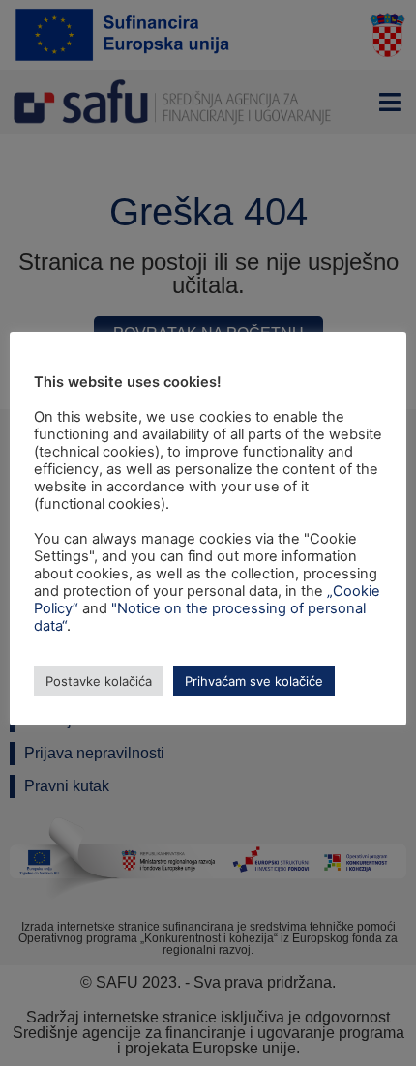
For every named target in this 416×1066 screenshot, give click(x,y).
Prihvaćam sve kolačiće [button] (254, 681)
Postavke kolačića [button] (98, 681)
